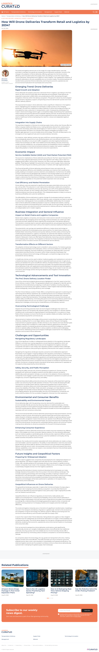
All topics (6, 12)
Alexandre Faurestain (5, 79)
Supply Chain (58, 12)
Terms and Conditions (38, 645)
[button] (46, 598)
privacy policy (77, 616)
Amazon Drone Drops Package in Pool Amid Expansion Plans (10, 591)
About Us (4, 645)
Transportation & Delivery (18, 12)
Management (48, 12)
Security (30, 18)
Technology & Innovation (35, 12)
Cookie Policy (18, 645)
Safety (25, 18)
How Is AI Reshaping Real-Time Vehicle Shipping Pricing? (61, 591)
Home (3, 16)
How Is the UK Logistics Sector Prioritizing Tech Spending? (35, 591)
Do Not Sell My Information (51, 645)
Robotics (18, 18)
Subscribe (87, 610)
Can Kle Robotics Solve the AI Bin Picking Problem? (86, 590)
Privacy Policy (27, 645)
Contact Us (10, 645)
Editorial (66, 12)
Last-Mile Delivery (8, 18)
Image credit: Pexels (66, 64)
